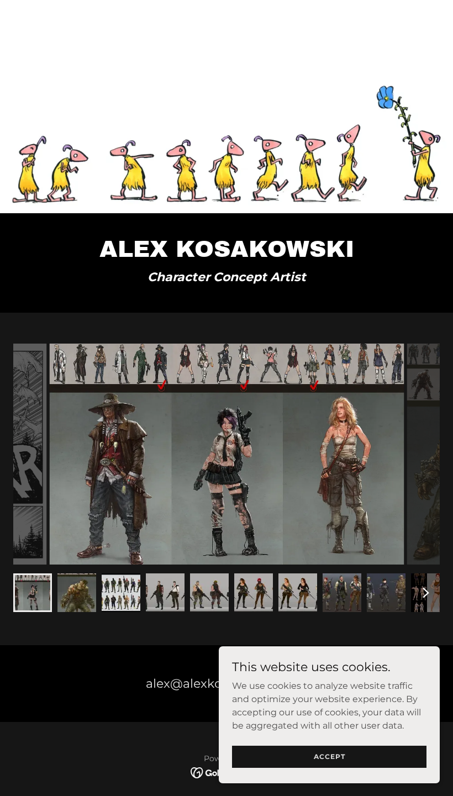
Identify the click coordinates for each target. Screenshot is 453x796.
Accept (329, 756)
